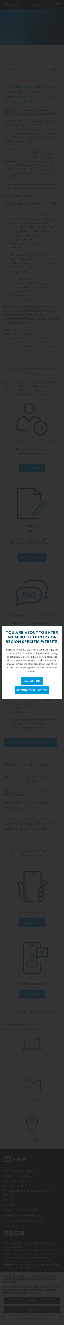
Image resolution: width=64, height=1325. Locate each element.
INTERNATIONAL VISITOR (31, 690)
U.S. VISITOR (32, 681)
